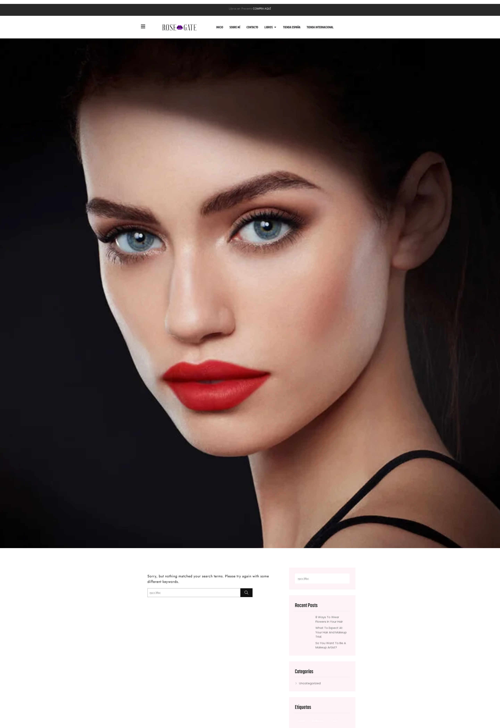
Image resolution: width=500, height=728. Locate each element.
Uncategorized (310, 683)
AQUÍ (267, 8)
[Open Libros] (275, 27)
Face (334, 721)
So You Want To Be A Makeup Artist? (330, 645)
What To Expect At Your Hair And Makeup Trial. (331, 632)
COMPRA (258, 8)
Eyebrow (317, 721)
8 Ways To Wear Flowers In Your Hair (329, 619)
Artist (302, 721)
